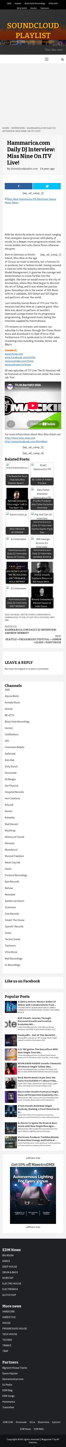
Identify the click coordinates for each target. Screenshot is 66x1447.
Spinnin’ (56, 1422)
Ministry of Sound (14, 837)
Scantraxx (10, 907)
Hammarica (8, 1401)
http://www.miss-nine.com (20, 438)
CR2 (7, 740)
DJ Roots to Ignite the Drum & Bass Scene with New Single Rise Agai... (37, 1124)
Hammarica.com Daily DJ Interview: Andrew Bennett (30, 629)
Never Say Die (12, 862)
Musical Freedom (14, 856)
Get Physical (11, 785)
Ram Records (12, 881)
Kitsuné (9, 804)
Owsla (8, 868)
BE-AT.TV (9, 715)
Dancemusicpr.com (12, 1379)
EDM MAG (39, 1428)
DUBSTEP (7, 1278)
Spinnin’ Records (14, 926)
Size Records (12, 913)
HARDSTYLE (9, 1317)
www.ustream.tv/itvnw (18, 364)
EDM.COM (8, 1422)
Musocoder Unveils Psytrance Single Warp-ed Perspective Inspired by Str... (38, 1093)
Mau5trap (10, 830)
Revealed (10, 894)
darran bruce (43, 614)
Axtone (18, 3)
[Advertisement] (33, 93)
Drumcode (11, 773)
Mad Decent (11, 824)
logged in (23, 668)
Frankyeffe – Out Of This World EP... (37, 1035)
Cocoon (9, 728)
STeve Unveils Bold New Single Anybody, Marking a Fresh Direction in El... (38, 1109)
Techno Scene (12, 939)
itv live (22, 617)
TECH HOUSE (9, 1334)
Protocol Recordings (16, 875)
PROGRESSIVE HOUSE (14, 1328)
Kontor (34, 8)
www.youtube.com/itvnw (19, 361)
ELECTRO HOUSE (11, 1283)
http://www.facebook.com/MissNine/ (26, 441)
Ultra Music (11, 952)
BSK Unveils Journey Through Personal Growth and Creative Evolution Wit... (34, 1021)
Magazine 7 (47, 1439)
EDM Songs (8, 1396)
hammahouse (11, 617)
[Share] (19, 186)
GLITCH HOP (9, 1295)
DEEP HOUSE (9, 1266)
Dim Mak (9, 760)
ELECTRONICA (10, 1289)
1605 (9, 3)
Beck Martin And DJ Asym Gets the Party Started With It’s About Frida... (38, 1079)
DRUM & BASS (10, 1272)
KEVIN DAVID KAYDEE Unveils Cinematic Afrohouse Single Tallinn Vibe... (39, 1065)
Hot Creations (12, 798)
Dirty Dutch (22, 8)
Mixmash (9, 843)
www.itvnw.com (14, 354)
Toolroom (44, 8)
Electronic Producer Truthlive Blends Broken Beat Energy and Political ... (38, 1139)
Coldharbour (12, 734)
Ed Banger (10, 779)
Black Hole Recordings (35, 3)
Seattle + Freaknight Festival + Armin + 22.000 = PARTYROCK (33, 639)
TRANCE (6, 1345)
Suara (8, 933)
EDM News (25, 1428)
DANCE (6, 1261)
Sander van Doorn (14, 901)
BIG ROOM (8, 1255)
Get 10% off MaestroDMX (33, 1164)
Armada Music (12, 702)
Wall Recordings (13, 958)
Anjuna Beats (12, 696)
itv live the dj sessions (38, 617)
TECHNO (7, 1339)
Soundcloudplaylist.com (25, 168)
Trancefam (8, 1407)
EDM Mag (7, 1390)
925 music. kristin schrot (22, 614)
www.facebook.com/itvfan (20, 357)
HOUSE (6, 1323)
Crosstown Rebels (14, 747)
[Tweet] (47, 186)
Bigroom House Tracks (14, 1367)
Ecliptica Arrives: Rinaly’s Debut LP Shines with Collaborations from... (37, 1003)
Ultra (32, 1422)
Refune (9, 888)
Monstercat (11, 849)
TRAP (5, 1351)
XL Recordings (12, 965)
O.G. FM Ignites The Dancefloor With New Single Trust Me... (38, 1051)
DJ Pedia (7, 1384)
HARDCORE (8, 1311)
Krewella (10, 817)
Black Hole (43, 1422)
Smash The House (15, 920)
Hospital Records (14, 792)
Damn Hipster (10, 1373)
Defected (53, 3)
